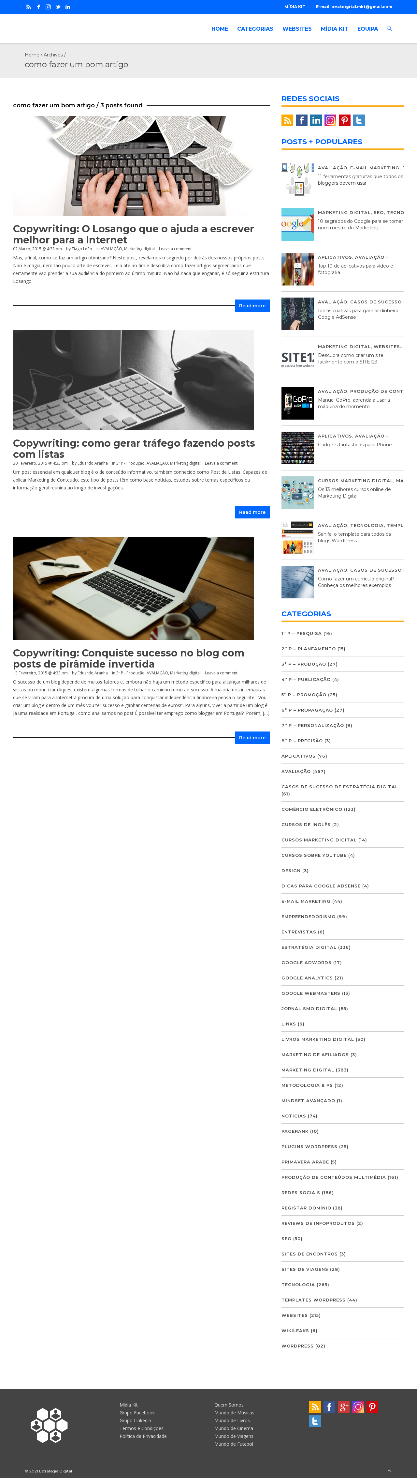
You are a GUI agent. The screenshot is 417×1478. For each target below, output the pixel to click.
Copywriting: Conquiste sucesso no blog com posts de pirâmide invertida (128, 658)
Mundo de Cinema (233, 1428)
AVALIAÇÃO (111, 249)
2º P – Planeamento (308, 648)
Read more (252, 306)
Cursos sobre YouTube (314, 855)
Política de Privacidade (143, 1436)
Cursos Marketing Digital (355, 480)
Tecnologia (367, 525)
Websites (387, 346)
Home (32, 55)
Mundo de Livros (232, 1420)
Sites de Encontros (309, 1253)
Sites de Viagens (304, 1269)
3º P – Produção (303, 664)
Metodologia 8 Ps (307, 1085)
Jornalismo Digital (309, 1008)
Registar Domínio (306, 1207)
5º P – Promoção (303, 694)
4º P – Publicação (306, 679)
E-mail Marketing (374, 167)
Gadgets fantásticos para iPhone (355, 445)
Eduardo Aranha (93, 463)
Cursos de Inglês (306, 824)
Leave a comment (175, 249)
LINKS (288, 1023)
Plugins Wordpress (309, 1146)
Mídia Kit (129, 1405)
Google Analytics (307, 977)
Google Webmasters (310, 993)
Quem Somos (229, 1405)
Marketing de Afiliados (315, 1054)
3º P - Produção (130, 463)
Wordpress (297, 1345)
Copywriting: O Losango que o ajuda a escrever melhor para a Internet (133, 234)
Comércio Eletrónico (311, 809)
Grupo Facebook (137, 1412)
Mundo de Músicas (234, 1412)
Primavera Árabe (305, 1161)
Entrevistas (298, 931)
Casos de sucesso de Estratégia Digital (339, 786)
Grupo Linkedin (135, 1420)
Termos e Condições (142, 1428)
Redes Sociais (300, 1192)
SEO (379, 212)
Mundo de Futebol (233, 1444)
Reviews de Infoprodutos (318, 1223)
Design (291, 870)
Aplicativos (335, 257)
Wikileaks (295, 1330)
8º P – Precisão (302, 740)
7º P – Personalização (312, 725)
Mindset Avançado (308, 1100)
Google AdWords (306, 962)
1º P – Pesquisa (301, 633)
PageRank (295, 1131)
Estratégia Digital (309, 947)
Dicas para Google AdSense (321, 885)
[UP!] (389, 1471)
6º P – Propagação (307, 710)
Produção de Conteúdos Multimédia (333, 1177)
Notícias (293, 1115)
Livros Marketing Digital (317, 1039)
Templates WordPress (313, 1299)
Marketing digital (139, 249)
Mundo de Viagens (233, 1436)
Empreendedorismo (308, 916)
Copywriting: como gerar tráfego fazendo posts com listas (134, 448)
